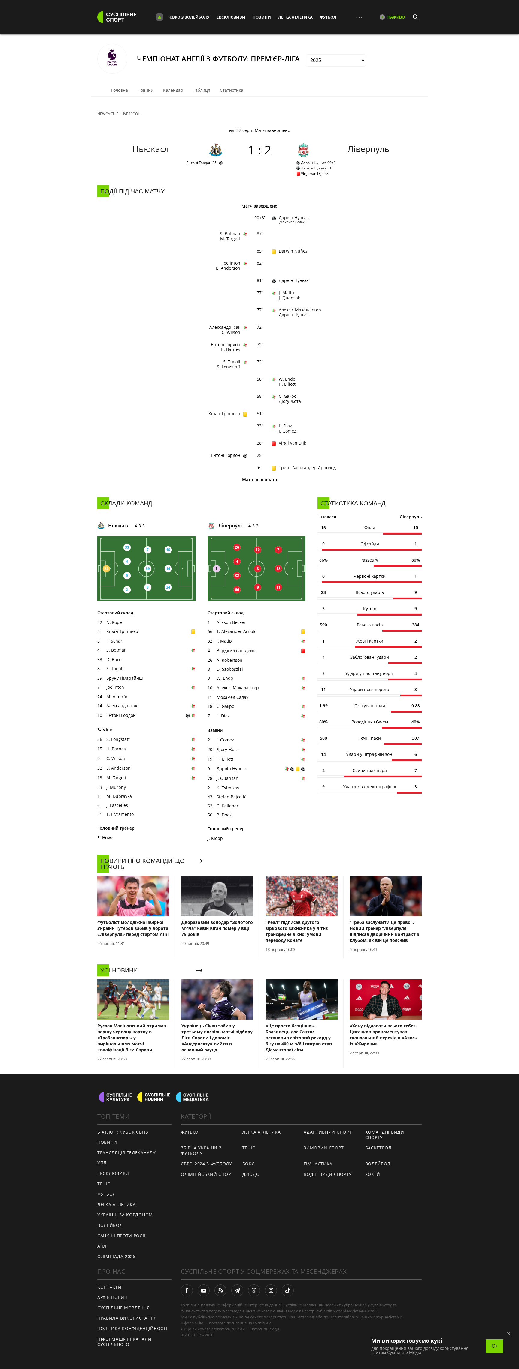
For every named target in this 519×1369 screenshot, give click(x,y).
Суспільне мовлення (123, 1308)
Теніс (103, 1184)
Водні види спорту (328, 1174)
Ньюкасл (150, 148)
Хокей (373, 1174)
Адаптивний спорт (327, 1132)
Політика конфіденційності (132, 1328)
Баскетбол (378, 1148)
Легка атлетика (295, 17)
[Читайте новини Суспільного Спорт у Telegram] (237, 1290)
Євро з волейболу (189, 17)
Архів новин (112, 1297)
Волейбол (110, 1225)
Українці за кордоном (125, 1215)
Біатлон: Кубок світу (123, 1132)
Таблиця (201, 90)
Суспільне (262, 1323)
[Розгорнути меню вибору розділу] (159, 17)
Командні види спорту (384, 1134)
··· (359, 17)
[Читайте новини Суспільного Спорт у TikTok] (288, 1290)
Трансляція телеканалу (126, 1152)
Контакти (109, 1287)
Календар (173, 90)
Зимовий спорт (324, 1148)
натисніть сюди (264, 1329)
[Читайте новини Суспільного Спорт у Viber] (254, 1290)
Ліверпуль (369, 148)
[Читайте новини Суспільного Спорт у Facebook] (187, 1290)
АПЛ (102, 1246)
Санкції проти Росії (121, 1236)
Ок (494, 1346)
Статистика (231, 90)
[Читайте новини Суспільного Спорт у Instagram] (271, 1290)
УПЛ (102, 1163)
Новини (262, 17)
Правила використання (127, 1318)
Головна (119, 90)
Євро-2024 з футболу (206, 1164)
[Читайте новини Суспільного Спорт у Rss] (220, 1290)
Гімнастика (318, 1164)
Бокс (248, 1164)
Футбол (328, 17)
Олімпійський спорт (207, 1174)
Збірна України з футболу (201, 1150)
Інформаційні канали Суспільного (124, 1341)
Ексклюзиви (231, 17)
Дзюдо (251, 1174)
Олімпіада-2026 (116, 1256)
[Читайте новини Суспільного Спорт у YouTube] (204, 1290)
